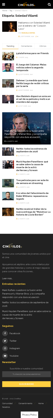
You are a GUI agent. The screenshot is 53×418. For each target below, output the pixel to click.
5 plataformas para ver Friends (32, 53)
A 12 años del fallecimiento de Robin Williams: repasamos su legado (32, 196)
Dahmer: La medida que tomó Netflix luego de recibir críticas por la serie (32, 83)
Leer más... (7, 278)
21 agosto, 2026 (12, 141)
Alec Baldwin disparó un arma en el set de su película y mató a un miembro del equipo (33, 99)
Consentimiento (25, 403)
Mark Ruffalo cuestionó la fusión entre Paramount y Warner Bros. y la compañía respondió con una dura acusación (25, 134)
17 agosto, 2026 (23, 174)
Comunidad (7, 403)
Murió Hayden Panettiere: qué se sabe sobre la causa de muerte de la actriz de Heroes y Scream (26, 315)
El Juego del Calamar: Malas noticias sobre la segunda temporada (31, 67)
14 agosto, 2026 (23, 187)
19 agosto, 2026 (23, 155)
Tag (10, 11)
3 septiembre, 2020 (27, 36)
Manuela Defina (28, 33)
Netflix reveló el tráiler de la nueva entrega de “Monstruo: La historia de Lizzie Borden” (33, 212)
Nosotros (6, 407)
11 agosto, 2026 (23, 203)
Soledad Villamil (21, 11)
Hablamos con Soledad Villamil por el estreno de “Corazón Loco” (34, 25)
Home (4, 11)
